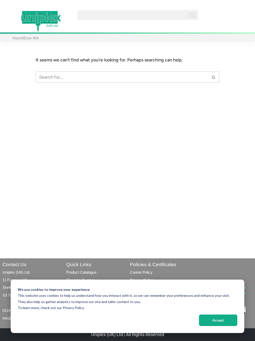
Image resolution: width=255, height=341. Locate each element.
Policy (146, 272)
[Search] (213, 77)
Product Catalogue (81, 272)
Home (17, 38)
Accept (218, 320)
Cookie (135, 272)
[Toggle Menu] (191, 14)
